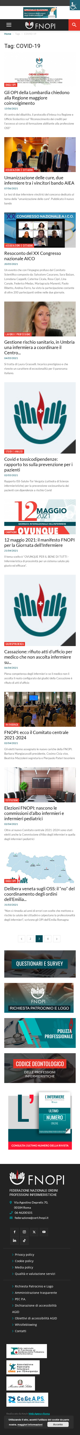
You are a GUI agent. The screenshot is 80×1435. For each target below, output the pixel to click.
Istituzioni (12, 800)
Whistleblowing (26, 1325)
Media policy (24, 1267)
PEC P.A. (20, 1299)
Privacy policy (24, 1255)
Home (7, 33)
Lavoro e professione (18, 334)
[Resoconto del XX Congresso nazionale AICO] (40, 230)
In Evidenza (12, 724)
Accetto (58, 1424)
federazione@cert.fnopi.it (31, 1218)
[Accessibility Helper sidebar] (75, 5)
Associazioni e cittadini (19, 170)
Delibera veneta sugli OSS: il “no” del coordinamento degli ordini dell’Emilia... (39, 894)
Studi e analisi (14, 451)
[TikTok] (24, 1240)
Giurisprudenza (15, 644)
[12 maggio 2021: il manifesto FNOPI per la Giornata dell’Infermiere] (40, 516)
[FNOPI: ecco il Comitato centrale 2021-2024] (40, 709)
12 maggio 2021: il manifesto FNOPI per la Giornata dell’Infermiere (39, 542)
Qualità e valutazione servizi (35, 1274)
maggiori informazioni (29, 1424)
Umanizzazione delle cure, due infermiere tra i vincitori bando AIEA (39, 180)
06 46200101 (23, 1212)
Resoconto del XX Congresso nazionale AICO (32, 255)
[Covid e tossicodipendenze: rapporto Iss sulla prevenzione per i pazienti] (40, 418)
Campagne (11, 532)
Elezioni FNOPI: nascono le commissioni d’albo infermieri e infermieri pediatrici (34, 813)
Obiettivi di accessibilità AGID (36, 1318)
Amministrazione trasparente (36, 1293)
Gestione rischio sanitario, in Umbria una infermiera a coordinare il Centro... (39, 347)
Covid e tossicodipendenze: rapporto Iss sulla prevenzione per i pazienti (38, 464)
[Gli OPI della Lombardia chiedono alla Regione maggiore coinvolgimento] (40, 69)
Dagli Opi (11, 84)
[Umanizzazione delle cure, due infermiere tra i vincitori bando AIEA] (40, 154)
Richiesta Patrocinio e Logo (34, 1286)
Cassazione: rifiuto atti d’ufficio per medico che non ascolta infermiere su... (38, 657)
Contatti (20, 1331)
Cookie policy (24, 1261)
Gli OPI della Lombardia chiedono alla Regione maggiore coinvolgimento (37, 98)
